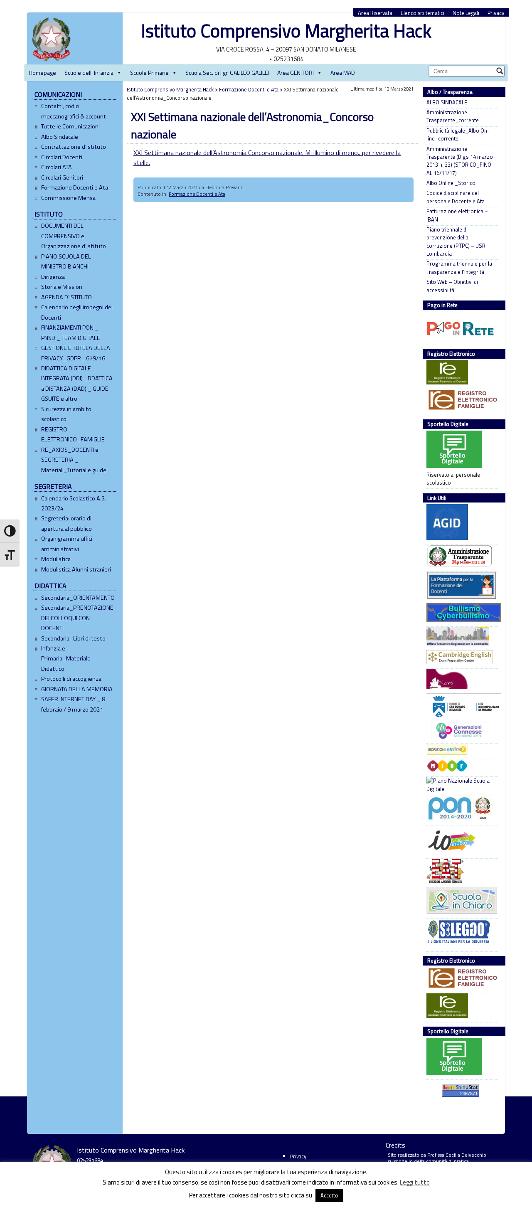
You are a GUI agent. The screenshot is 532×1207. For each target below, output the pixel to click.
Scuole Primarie (149, 72)
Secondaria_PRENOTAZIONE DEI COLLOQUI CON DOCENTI (77, 618)
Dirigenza (53, 276)
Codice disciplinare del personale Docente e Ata (455, 197)
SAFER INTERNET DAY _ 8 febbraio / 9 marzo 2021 (73, 704)
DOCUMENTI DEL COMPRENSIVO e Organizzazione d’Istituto (73, 236)
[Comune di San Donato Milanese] (460, 706)
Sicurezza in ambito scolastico (66, 414)
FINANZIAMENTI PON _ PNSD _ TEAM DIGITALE (70, 332)
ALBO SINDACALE (446, 102)
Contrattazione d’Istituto (73, 146)
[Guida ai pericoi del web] (460, 731)
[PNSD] (460, 785)
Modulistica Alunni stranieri (76, 569)
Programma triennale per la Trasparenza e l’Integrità (459, 268)
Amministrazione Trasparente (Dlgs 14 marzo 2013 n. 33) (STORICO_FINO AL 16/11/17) (459, 161)
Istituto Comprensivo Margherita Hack (286, 30)
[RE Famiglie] (460, 401)
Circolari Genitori (62, 177)
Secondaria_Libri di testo (73, 638)
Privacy (496, 13)
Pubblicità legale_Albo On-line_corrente (458, 135)
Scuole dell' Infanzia (88, 72)
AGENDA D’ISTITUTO (66, 297)
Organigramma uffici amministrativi (66, 543)
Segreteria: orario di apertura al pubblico (66, 523)
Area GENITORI (295, 72)
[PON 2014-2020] (460, 809)
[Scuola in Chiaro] (460, 901)
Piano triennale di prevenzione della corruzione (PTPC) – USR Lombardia (455, 242)
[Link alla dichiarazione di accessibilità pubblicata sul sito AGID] (460, 523)
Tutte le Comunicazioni (70, 126)
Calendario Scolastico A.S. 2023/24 (73, 503)
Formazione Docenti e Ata (74, 187)
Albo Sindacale (59, 136)
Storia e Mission (61, 286)
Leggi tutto (415, 1182)
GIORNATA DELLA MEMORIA (77, 689)
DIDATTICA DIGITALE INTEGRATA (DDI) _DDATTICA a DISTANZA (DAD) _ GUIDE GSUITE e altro (77, 383)
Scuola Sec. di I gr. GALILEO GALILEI (227, 72)
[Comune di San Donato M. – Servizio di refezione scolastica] (460, 680)
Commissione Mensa (68, 197)
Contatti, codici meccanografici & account (73, 111)
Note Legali (466, 13)
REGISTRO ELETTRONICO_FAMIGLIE (73, 434)
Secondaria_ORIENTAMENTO (78, 597)
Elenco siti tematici (422, 13)
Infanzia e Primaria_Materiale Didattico (66, 658)
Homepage (42, 72)
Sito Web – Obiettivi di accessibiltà (452, 286)
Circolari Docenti (61, 157)
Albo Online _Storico (450, 183)
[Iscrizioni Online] (460, 750)
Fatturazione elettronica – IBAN (457, 215)
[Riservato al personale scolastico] (460, 450)
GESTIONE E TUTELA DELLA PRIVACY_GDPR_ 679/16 (75, 352)
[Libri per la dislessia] (460, 934)
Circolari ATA (56, 167)
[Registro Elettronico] (460, 373)
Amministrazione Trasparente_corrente (452, 116)
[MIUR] (460, 767)
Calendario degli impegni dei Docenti (77, 312)
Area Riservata (375, 13)
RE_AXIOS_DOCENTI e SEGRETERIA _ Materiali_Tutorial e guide (73, 460)
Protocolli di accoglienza (71, 678)
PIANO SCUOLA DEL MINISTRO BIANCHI (66, 261)
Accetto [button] (329, 1195)
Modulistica (56, 559)
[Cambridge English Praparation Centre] (460, 658)
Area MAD (342, 72)
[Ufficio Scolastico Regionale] (460, 637)
